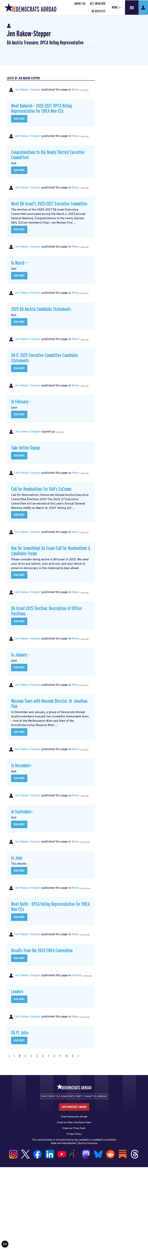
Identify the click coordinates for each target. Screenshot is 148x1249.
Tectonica (92, 1143)
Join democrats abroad (74, 1107)
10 (66, 1056)
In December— (21, 765)
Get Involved (98, 3)
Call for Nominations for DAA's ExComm (41, 489)
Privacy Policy (74, 1134)
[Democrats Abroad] (30, 7)
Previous (9, 1056)
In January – (20, 655)
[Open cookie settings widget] (4, 1244)
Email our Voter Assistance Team (74, 1122)
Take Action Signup (25, 448)
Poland (76, 975)
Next (78, 1056)
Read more (19, 118)
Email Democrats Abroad (74, 1116)
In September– (22, 811)
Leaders (17, 991)
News (75, 90)
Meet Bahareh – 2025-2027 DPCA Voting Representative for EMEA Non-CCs (41, 108)
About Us (80, 3)
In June (16, 858)
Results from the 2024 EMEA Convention (42, 950)
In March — (19, 263)
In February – (21, 401)
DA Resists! (99, 11)
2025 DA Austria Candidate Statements (41, 309)
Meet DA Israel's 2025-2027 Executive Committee (49, 204)
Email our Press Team (74, 1128)
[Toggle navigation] (132, 7)
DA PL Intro (19, 1033)
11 (73, 1056)
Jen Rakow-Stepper (28, 90)
